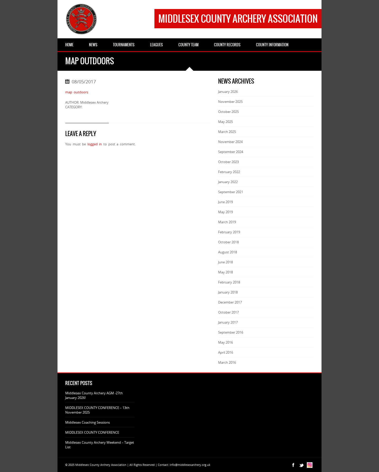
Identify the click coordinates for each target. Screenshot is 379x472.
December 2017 (230, 302)
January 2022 (228, 182)
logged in (94, 144)
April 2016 (225, 352)
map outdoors (76, 92)
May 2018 (225, 272)
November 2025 (230, 101)
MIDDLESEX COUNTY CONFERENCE (92, 432)
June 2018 (225, 262)
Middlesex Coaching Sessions (87, 422)
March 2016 (227, 362)
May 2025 (225, 121)
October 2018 (228, 242)
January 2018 (228, 292)
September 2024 (230, 151)
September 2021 (230, 192)
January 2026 (228, 91)
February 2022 (229, 172)
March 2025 (227, 131)
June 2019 (225, 202)
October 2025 (228, 111)
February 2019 (229, 232)
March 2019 (227, 222)
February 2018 (229, 282)
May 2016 (225, 342)
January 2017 (228, 322)
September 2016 (230, 332)
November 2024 (230, 141)
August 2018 (227, 252)
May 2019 (225, 212)
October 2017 (228, 312)
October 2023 (228, 161)
